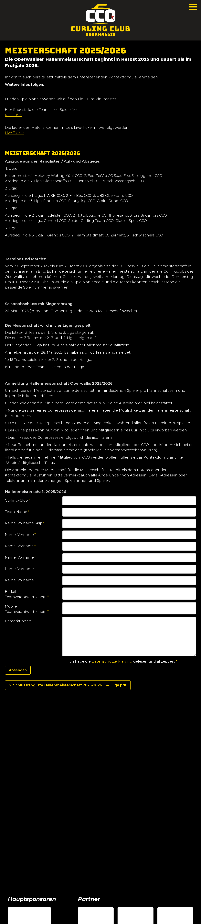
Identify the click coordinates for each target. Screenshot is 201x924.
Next (192, 901)
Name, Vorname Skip (24, 524)
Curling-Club (17, 501)
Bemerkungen (18, 621)
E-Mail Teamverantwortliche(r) (27, 594)
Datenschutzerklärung (112, 661)
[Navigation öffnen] (193, 7)
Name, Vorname (20, 535)
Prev (186, 901)
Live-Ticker (14, 133)
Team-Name (17, 513)
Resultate (13, 115)
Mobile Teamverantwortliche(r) (27, 609)
